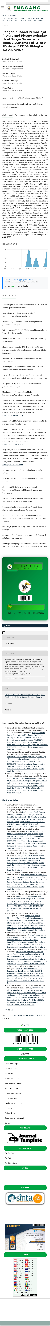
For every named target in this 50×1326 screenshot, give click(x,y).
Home (5, 16)
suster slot (35, 1)
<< (3, 1010)
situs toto (8, 1315)
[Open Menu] (2, 7)
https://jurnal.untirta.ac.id (13, 444)
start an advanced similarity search (28, 1015)
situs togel (9, 1307)
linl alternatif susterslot (21, 1)
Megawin (44, 1)
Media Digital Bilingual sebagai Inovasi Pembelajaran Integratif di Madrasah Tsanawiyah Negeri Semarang (25, 898)
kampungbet (10, 1311)
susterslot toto (6, 1)
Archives (13, 16)
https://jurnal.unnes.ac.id (12, 465)
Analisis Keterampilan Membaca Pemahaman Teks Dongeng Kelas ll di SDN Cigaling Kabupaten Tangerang (24, 971)
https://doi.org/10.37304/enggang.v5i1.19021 (25, 98)
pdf (8, 626)
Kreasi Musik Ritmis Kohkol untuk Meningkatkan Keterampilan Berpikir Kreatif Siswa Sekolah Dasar (25, 954)
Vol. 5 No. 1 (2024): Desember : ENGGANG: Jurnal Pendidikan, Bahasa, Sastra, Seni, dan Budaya (23, 19)
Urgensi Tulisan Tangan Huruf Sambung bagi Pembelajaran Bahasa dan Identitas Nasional (27, 937)
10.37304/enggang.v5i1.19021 (21, 279)
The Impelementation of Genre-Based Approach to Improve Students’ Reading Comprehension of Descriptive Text (27, 877)
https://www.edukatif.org (12, 415)
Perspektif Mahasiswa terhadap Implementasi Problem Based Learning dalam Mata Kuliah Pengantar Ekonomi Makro (26, 857)
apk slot (3, 3)
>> (16, 1010)
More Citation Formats (15, 678)
